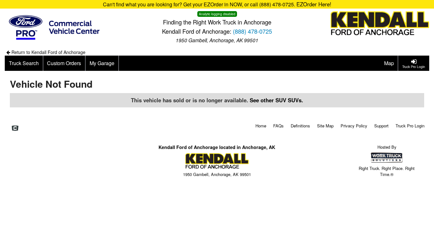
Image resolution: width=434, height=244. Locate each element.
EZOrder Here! (313, 4)
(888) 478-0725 (252, 31)
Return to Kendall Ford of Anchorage (47, 52)
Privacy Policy (354, 126)
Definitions (300, 126)
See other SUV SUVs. (276, 100)
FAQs (278, 126)
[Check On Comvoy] (15, 128)
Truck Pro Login (410, 126)
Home (260, 126)
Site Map (325, 126)
